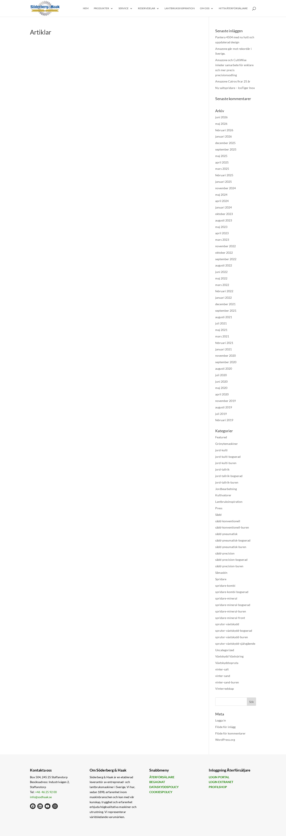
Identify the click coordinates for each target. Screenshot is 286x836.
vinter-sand (222, 676)
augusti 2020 (223, 368)
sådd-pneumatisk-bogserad (232, 540)
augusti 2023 (223, 220)
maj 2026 (221, 123)
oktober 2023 (224, 214)
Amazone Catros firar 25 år (232, 81)
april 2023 (222, 233)
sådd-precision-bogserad (231, 559)
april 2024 (222, 201)
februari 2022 (224, 291)
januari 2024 (223, 207)
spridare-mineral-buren (230, 611)
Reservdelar (146, 8)
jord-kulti (221, 450)
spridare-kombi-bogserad (231, 592)
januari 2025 (223, 181)
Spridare (220, 579)
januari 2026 (223, 136)
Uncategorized (224, 650)
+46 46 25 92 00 (46, 792)
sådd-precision (224, 553)
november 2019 (225, 401)
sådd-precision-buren (229, 566)
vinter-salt (222, 669)
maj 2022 (221, 278)
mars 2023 (222, 239)
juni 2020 (221, 381)
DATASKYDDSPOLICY (164, 787)
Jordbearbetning (226, 489)
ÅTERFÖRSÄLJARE (161, 777)
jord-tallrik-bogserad (228, 476)
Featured (221, 437)
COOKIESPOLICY (160, 792)
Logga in (220, 720)
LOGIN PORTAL (219, 777)
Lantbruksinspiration (180, 8)
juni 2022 (221, 272)
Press (218, 508)
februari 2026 (224, 130)
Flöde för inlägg (225, 727)
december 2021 (225, 304)
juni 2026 (221, 117)
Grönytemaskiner (226, 443)
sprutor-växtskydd (227, 624)
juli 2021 (221, 323)
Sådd (218, 514)
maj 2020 (221, 388)
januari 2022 (223, 297)
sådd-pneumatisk (226, 534)
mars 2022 (222, 285)
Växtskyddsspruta (226, 663)
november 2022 (225, 246)
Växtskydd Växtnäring (229, 656)
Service (124, 8)
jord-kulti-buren (225, 463)
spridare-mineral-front (230, 618)
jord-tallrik (222, 469)
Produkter (101, 8)
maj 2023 (221, 227)
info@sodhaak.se (41, 797)
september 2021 (225, 310)
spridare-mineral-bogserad (232, 605)
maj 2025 (221, 156)
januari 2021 (223, 349)
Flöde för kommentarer (230, 733)
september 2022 (225, 259)
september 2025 (225, 149)
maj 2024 (221, 194)
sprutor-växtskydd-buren (231, 637)
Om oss (204, 8)
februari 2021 (224, 343)
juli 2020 (221, 375)
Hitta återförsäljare (233, 8)
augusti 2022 (223, 265)
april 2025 (222, 162)
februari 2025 (224, 175)
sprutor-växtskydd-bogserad (233, 630)
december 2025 (225, 143)
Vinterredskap (224, 688)
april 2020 (222, 394)
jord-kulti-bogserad (228, 456)
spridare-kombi (225, 585)
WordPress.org (225, 739)
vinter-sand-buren (227, 682)
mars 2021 (222, 336)
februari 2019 (224, 420)
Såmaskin (221, 572)
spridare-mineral (226, 598)
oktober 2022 (224, 252)
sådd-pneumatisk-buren (230, 547)
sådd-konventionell (227, 521)
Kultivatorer (223, 495)
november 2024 (225, 188)
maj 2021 (221, 330)
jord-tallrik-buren (226, 482)
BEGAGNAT (157, 782)
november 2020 (225, 355)
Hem (86, 8)
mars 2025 (222, 168)
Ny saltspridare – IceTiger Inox (235, 88)
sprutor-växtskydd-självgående (235, 643)
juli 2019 (221, 413)
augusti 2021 (223, 317)
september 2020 (225, 362)
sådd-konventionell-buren (232, 527)
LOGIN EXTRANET (221, 782)
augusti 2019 (223, 407)
